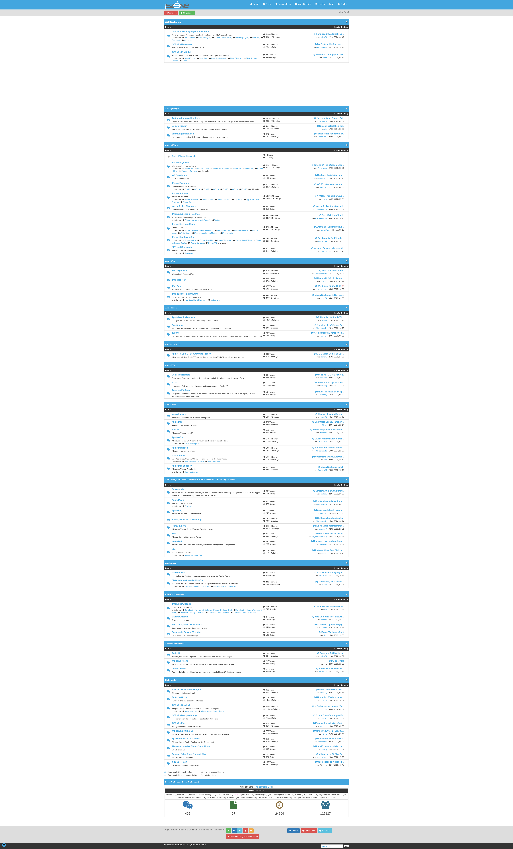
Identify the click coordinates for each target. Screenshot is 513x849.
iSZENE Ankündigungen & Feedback (190, 31)
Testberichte (219, 220)
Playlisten (188, 506)
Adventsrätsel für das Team (212, 711)
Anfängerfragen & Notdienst (186, 118)
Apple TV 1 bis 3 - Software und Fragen (191, 354)
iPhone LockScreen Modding (206, 233)
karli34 (324, 553)
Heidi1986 (323, 576)
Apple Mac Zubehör (182, 466)
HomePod (177, 541)
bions (324, 199)
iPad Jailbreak (179, 280)
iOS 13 (244, 189)
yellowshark (322, 504)
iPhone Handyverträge (183, 237)
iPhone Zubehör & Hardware (186, 214)
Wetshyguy (322, 168)
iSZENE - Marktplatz (182, 52)
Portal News (189, 38)
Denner (324, 628)
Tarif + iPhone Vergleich (184, 156)
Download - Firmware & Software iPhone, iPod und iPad (208, 610)
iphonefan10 (322, 513)
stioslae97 (322, 121)
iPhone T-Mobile (206, 240)
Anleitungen (170, 563)
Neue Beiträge (304, 4)
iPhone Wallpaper (241, 230)
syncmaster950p (320, 537)
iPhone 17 (188, 169)
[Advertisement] (256, 82)
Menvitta (323, 726)
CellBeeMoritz (321, 218)
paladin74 (323, 529)
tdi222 (324, 320)
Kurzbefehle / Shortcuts (184, 206)
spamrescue (322, 209)
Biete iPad (203, 58)
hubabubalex (321, 47)
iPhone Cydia (207, 200)
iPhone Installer (223, 200)
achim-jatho (322, 178)
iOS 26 (187, 189)
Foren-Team (309, 831)
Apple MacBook (180, 448)
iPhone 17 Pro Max (221, 169)
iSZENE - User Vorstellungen (186, 689)
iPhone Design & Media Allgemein (198, 230)
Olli (325, 610)
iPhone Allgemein (180, 162)
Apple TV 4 (170, 365)
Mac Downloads (180, 617)
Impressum (206, 830)
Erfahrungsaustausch (183, 134)
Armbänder (177, 325)
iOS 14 (235, 189)
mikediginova (321, 289)
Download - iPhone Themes (244, 613)
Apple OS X (177, 437)
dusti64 (324, 281)
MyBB (203, 845)
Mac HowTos (178, 573)
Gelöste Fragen (179, 126)
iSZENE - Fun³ (179, 723)
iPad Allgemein (179, 270)
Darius (324, 700)
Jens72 (324, 357)
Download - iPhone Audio (218, 613)
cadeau (324, 494)
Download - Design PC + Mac (186, 632)
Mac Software (178, 455)
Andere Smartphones (174, 644)
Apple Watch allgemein (183, 317)
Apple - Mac (170, 405)
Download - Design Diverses (192, 613)
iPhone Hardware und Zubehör (197, 220)
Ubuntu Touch (179, 669)
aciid (325, 129)
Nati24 (324, 718)
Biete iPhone (189, 58)
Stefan (324, 585)
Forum (255, 4)
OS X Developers (191, 444)
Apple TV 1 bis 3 (172, 344)
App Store (238, 200)
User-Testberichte (191, 472)
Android (176, 653)
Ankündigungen (241, 38)
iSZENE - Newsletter (182, 44)
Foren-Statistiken (190, 782)
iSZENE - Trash (179, 762)
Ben (325, 460)
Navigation (188, 253)
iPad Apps (177, 286)
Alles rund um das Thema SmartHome (191, 746)
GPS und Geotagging (182, 247)
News (268, 4)
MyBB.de (186, 845)
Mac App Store (213, 462)
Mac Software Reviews (194, 462)
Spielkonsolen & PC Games (186, 739)
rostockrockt (322, 757)
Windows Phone (180, 661)
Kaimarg (323, 378)
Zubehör (176, 333)
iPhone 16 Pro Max (189, 171)
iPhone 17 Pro (203, 169)
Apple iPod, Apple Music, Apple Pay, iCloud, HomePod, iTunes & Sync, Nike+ (200, 480)
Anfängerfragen (172, 109)
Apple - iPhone (172, 145)
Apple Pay (177, 510)
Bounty (324, 693)
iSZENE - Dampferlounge (184, 715)
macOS (175, 430)
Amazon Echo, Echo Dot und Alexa (189, 754)
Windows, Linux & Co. (183, 731)
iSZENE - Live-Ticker (222, 38)
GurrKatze (322, 241)
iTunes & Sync (179, 526)
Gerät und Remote (181, 375)
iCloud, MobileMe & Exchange (187, 520)
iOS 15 (225, 189)
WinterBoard (185, 233)
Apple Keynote (190, 711)
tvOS (174, 382)
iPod (174, 534)
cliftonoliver (322, 442)
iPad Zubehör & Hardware (185, 294)
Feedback (176, 40)
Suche (343, 4)
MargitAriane (326, 230)
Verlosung (188, 40)
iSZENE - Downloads (174, 594)
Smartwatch (178, 489)
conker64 (323, 37)
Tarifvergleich (284, 4)
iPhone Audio (227, 233)
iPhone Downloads (181, 604)
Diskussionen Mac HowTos (224, 587)
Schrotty (323, 386)
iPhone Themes (223, 230)
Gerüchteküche (179, 697)
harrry (324, 749)
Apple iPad (170, 261)
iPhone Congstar (197, 243)
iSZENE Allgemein (173, 22)
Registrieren (188, 13)
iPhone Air (236, 169)
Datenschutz (219, 830)
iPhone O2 (212, 243)
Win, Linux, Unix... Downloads (187, 624)
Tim (325, 635)
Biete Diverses (236, 58)
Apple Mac (177, 422)
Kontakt (294, 831)
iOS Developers (179, 175)
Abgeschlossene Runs (193, 555)
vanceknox (322, 137)
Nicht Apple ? (171, 680)
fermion (324, 336)
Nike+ (174, 549)
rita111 (324, 251)
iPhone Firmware (180, 183)
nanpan (324, 620)
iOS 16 (216, 189)
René (324, 58)
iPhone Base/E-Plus (243, 240)
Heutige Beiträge (325, 4)
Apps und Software (181, 390)
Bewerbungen (204, 38)
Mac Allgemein (179, 414)
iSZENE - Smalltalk (181, 705)
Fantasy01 (322, 470)
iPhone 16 (249, 169)
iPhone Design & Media (183, 224)
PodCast (255, 38)
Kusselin (323, 544)
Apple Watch (171, 308)
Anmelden (172, 13)
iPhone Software (180, 193)
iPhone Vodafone (224, 240)
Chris (325, 710)
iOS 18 (197, 189)
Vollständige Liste (263, 787)
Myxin (324, 425)
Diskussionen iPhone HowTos (196, 587)
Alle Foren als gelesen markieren (243, 836)
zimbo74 (323, 187)
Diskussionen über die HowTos (187, 580)
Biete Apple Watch (218, 58)
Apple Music (178, 500)
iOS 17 (206, 189)
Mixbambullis (321, 274)
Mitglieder (325, 831)
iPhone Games (188, 202)
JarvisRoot (322, 672)
